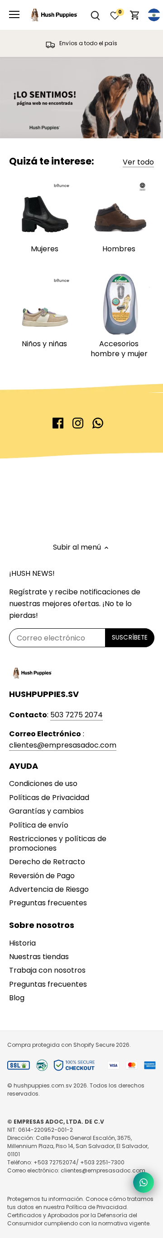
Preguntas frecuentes (48, 903)
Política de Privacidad (96, 1207)
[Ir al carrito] (134, 15)
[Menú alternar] (14, 14)
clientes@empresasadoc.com (62, 745)
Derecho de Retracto (47, 862)
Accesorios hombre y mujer (119, 349)
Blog (16, 998)
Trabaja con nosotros (47, 970)
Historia (22, 943)
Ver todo (138, 162)
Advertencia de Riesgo (49, 889)
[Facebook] (58, 423)
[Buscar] (95, 15)
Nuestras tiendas (39, 956)
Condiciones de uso (43, 783)
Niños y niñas (44, 344)
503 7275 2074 (76, 715)
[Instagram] (77, 423)
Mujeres (44, 249)
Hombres (118, 249)
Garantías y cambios (46, 811)
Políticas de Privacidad (49, 797)
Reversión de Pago (42, 876)
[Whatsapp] (97, 423)
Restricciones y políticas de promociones (57, 843)
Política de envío (38, 825)
